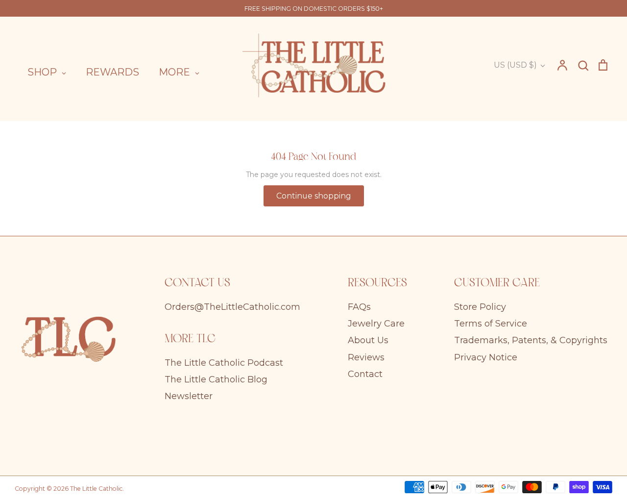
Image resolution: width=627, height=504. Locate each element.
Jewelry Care (376, 323)
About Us (368, 340)
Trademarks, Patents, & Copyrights (530, 340)
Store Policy (480, 307)
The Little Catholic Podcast (224, 362)
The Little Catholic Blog (216, 379)
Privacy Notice (485, 357)
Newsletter (189, 396)
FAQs (359, 307)
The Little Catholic (96, 488)
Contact (365, 374)
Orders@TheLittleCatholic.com (232, 307)
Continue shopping (313, 196)
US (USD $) (515, 65)
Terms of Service (490, 323)
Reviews (366, 357)
